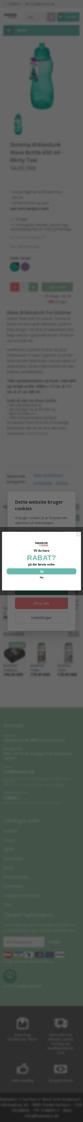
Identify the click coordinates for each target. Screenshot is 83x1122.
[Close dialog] (78, 534)
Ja (42, 571)
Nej (41, 577)
